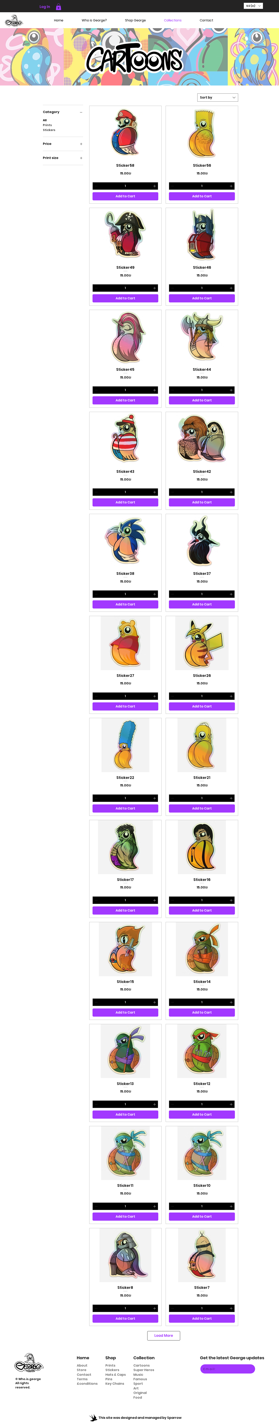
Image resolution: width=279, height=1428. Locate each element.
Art (136, 1388)
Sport (138, 1383)
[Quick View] (125, 133)
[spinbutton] (125, 186)
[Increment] (154, 186)
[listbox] (253, 6)
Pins (108, 1379)
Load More (163, 1335)
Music (138, 1374)
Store (81, 1370)
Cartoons (141, 1365)
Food (137, 1397)
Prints (47, 125)
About (82, 1365)
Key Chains (114, 1383)
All (45, 120)
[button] (58, 6)
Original (140, 1392)
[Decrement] (95, 186)
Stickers (49, 130)
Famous (140, 1379)
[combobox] (217, 97)
